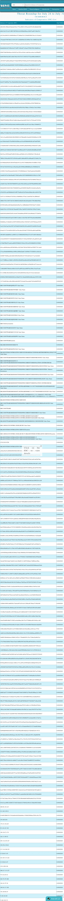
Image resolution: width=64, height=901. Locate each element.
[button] (41, 446)
